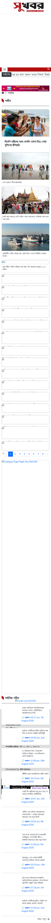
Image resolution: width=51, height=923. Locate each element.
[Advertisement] (25, 41)
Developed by (18, 769)
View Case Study (39, 788)
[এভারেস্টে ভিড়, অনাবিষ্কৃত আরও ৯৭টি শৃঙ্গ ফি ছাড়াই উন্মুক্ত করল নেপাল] (25, 433)
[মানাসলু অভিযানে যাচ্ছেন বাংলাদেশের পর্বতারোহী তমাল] (25, 396)
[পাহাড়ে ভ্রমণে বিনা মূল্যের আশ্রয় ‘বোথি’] (25, 408)
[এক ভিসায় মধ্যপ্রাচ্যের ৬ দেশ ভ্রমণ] (25, 445)
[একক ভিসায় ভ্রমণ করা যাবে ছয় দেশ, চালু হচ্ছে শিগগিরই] (25, 324)
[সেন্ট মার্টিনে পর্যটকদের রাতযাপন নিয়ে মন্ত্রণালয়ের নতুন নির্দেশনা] (25, 290)
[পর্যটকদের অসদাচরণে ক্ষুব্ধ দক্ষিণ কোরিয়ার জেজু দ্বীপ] (25, 362)
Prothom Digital (19, 788)
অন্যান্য (11, 93)
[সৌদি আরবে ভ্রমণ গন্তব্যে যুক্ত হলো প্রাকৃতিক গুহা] (25, 419)
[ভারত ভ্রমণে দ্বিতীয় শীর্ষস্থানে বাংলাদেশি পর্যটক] (25, 385)
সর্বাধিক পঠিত (12, 698)
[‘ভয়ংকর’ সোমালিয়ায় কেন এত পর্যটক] (25, 278)
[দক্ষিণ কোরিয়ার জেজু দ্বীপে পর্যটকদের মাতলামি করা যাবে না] (25, 373)
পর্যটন (8, 101)
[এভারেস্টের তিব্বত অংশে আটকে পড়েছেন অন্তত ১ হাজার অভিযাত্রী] (25, 338)
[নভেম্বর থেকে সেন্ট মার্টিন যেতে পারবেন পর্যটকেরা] (25, 301)
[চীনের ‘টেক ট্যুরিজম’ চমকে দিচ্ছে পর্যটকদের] (25, 350)
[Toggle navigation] (5, 69)
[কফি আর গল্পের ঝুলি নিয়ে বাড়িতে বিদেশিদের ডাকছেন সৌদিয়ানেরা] (25, 313)
